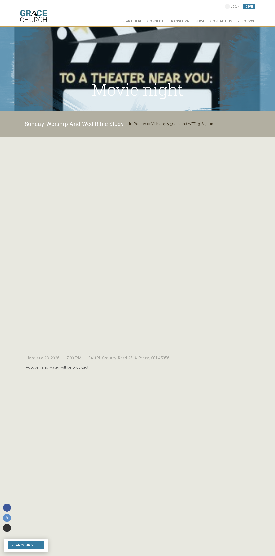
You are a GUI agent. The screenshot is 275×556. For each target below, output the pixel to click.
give (249, 6)
